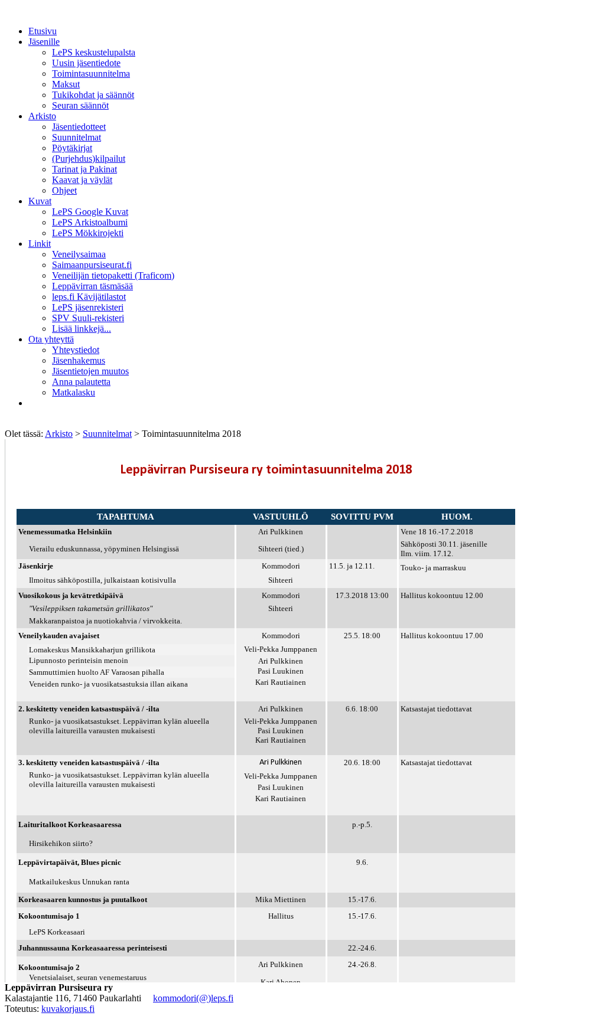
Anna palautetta (81, 382)
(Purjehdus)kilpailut (88, 158)
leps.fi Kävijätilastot (89, 297)
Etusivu (42, 31)
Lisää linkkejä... (81, 329)
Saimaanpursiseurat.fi (92, 265)
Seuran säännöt (80, 105)
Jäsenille (44, 42)
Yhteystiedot (75, 350)
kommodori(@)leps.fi (193, 998)
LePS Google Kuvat (90, 212)
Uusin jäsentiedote (86, 63)
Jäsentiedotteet (79, 127)
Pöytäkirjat (72, 148)
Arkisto (42, 116)
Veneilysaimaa (79, 254)
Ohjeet (64, 190)
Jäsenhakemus (78, 360)
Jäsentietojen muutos (90, 371)
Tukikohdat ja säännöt (93, 95)
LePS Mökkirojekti (87, 233)
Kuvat (39, 201)
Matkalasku (73, 392)
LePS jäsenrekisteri (87, 307)
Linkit (39, 244)
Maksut (66, 84)
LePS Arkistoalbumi (90, 222)
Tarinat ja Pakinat (84, 169)
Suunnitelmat (76, 137)
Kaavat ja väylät (82, 180)
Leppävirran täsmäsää (92, 286)
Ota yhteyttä (51, 339)
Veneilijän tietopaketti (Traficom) (113, 275)
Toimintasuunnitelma (91, 73)
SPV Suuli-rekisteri (88, 318)
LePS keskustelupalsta (93, 52)
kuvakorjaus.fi (68, 1009)
